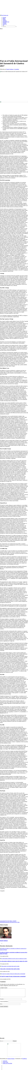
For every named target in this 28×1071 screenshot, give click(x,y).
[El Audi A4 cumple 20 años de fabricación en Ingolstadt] (12, 973)
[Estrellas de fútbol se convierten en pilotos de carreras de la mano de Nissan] (14, 949)
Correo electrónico (4, 1001)
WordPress (24, 1058)
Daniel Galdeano (10, 69)
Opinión (4, 22)
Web (1, 1004)
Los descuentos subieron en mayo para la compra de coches (13, 961)
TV (3, 25)
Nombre (2, 999)
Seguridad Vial (6, 21)
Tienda (4, 19)
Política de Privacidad (7, 1063)
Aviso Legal (5, 1062)
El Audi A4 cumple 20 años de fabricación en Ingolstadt (12, 976)
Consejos (5, 24)
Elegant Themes (10, 1058)
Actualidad (16, 69)
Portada (4, 17)
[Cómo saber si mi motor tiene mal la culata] (9, 966)
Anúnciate (5, 1060)
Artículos (5, 20)
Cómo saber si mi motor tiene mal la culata (10, 968)
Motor (4, 18)
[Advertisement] (14, 7)
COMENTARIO (3, 987)
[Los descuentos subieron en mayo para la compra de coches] (13, 958)
